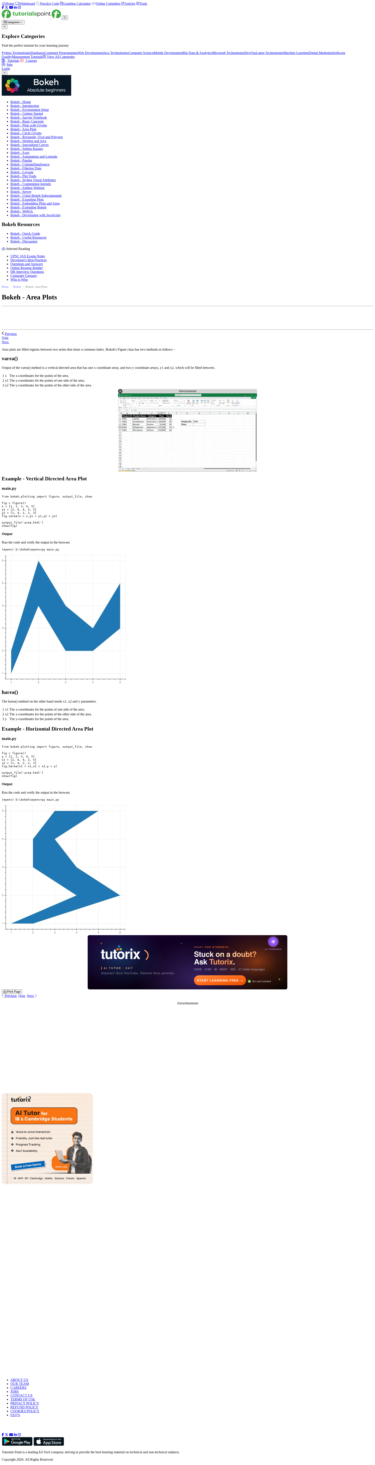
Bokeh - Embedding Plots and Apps (35, 203)
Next (5, 342)
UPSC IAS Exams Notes (27, 256)
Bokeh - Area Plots (23, 129)
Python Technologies (16, 53)
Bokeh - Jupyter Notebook (28, 117)
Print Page (13, 991)
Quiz (21, 996)
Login (6, 68)
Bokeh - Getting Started (26, 113)
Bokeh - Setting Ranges (26, 149)
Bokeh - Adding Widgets (27, 188)
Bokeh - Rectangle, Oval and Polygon (36, 137)
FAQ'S (15, 1415)
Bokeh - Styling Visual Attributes (33, 180)
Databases (37, 53)
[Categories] (65, 17)
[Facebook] (3, 7)
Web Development (90, 53)
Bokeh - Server (20, 192)
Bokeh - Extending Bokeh (28, 207)
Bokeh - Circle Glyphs (25, 133)
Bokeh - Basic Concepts (27, 121)
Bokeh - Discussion (23, 241)
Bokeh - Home (20, 102)
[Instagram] (19, 7)
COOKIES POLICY (24, 1411)
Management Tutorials (27, 57)
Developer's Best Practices (28, 260)
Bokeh (17, 286)
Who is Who (19, 279)
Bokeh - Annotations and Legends (33, 156)
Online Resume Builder (26, 268)
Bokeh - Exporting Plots (27, 199)
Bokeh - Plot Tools (23, 176)
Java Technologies (115, 53)
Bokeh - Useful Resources (28, 237)
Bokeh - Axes (19, 152)
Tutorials (13, 60)
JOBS (14, 1391)
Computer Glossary (23, 276)
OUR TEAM (19, 1384)
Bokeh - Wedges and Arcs (28, 141)
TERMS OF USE (22, 1399)
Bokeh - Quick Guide (25, 233)
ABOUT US (19, 1380)
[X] (6, 7)
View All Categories (60, 57)
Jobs (10, 64)
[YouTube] (11, 7)
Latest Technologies (269, 53)
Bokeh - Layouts (21, 172)
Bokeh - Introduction (24, 106)
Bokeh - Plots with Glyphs (28, 125)
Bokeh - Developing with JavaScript (35, 215)
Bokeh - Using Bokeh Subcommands (36, 195)
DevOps (250, 53)
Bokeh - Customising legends (30, 184)
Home (5, 286)
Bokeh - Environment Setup (29, 110)
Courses (31, 60)
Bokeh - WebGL (21, 211)
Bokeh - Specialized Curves (29, 145)
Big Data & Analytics (197, 53)
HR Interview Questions (27, 272)
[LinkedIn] (15, 7)
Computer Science (141, 53)
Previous (11, 334)
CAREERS (18, 1387)
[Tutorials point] (32, 17)
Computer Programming (61, 53)
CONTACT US (21, 1395)
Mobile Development (168, 53)
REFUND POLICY (24, 1407)
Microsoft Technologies (228, 53)
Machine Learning (296, 53)
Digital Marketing (321, 53)
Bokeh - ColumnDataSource (29, 164)
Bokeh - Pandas (21, 160)
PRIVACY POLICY (24, 1403)
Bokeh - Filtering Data (25, 168)
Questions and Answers (26, 264)
